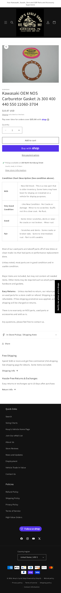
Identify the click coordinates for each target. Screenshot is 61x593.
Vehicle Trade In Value (16, 467)
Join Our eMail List (14, 435)
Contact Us (11, 474)
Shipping (5, 114)
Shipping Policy (13, 498)
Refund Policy (12, 492)
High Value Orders (14, 517)
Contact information (31, 587)
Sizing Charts (12, 423)
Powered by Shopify (34, 578)
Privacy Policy (12, 504)
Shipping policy (46, 583)
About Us (10, 442)
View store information (15, 170)
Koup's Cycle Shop (19, 578)
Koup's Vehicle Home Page (18, 429)
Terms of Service (13, 511)
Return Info (7, 389)
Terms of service (31, 583)
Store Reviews (12, 448)
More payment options (30, 155)
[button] (6, 22)
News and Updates (14, 455)
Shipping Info (8, 370)
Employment (11, 461)
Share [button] (7, 343)
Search (9, 416)
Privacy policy (17, 583)
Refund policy (49, 578)
